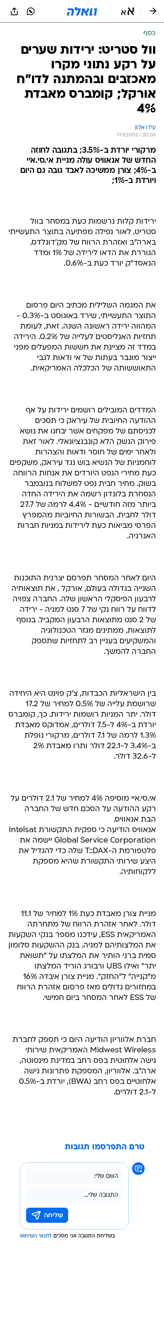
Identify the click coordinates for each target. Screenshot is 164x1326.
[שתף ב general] (14, 11)
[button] (127, 11)
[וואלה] (82, 11)
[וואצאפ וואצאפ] (30, 11)
